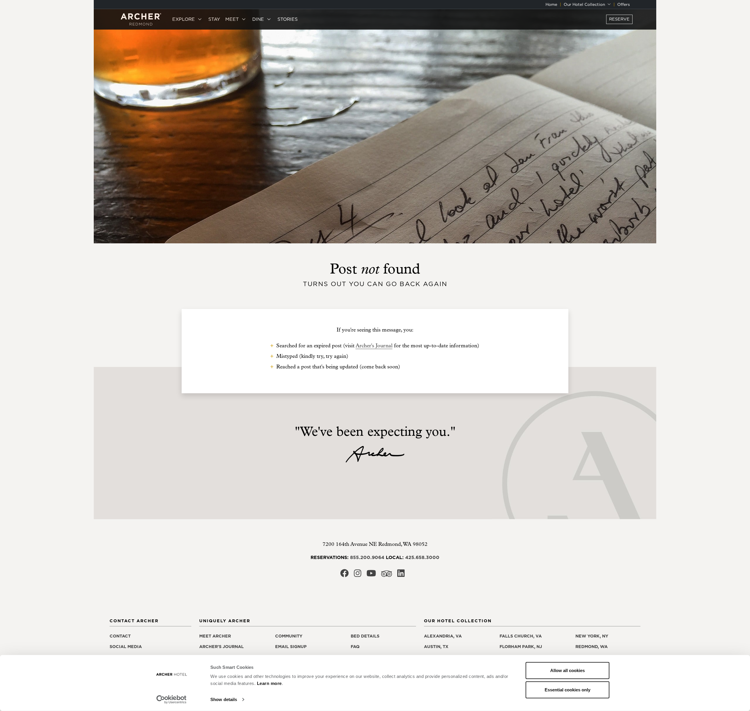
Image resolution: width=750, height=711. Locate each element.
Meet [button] (232, 19)
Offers (623, 4)
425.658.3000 (422, 557)
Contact (120, 636)
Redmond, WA (591, 647)
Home (551, 4)
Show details (223, 699)
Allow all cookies (567, 670)
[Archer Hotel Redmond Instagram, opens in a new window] (357, 574)
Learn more (269, 683)
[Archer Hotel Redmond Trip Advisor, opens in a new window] (386, 575)
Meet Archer (215, 636)
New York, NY (591, 636)
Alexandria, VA (443, 636)
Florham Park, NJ (521, 647)
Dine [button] (258, 19)
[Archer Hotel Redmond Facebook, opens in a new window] (344, 574)
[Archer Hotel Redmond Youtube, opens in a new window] (371, 574)
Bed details (365, 636)
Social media (126, 647)
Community (288, 636)
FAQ (355, 647)
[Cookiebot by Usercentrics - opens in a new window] (171, 699)
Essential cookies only (567, 689)
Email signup (291, 647)
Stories (287, 19)
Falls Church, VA (521, 636)
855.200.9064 (367, 557)
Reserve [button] (619, 19)
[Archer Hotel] (140, 19)
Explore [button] (184, 19)
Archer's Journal (374, 346)
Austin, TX (436, 647)
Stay (214, 19)
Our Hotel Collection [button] (585, 4)
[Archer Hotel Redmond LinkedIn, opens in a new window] (401, 574)
